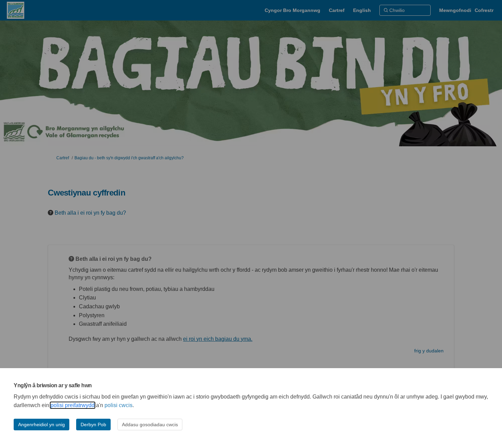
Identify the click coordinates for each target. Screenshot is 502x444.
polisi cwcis (118, 405)
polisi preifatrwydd (73, 405)
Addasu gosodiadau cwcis (150, 424)
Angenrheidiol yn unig (41, 424)
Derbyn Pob (93, 424)
